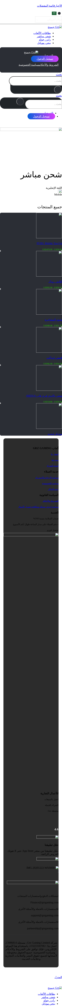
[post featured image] (49, 427)
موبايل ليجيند (55, 433)
